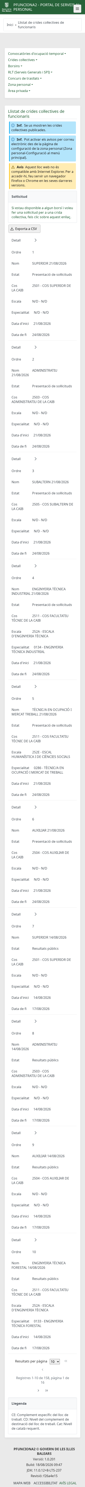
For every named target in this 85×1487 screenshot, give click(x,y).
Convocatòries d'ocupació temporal (36, 53)
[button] (35, 240)
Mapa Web (21, 1483)
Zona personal (19, 84)
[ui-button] (77, 9)
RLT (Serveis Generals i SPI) (29, 72)
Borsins (14, 66)
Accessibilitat (46, 1483)
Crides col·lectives (21, 60)
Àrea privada (18, 90)
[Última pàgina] (47, 1390)
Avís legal (68, 1483)
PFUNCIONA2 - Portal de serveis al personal (46, 7)
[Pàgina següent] (38, 1390)
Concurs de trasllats (23, 78)
